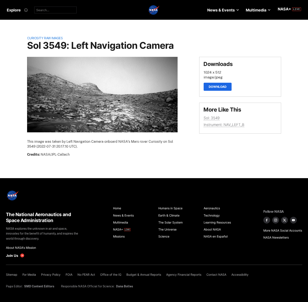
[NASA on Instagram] (275, 220)
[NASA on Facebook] (266, 220)
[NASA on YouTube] (293, 220)
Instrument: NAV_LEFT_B (224, 125)
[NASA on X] (284, 220)
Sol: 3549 (212, 118)
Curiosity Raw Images (45, 38)
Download (218, 86)
